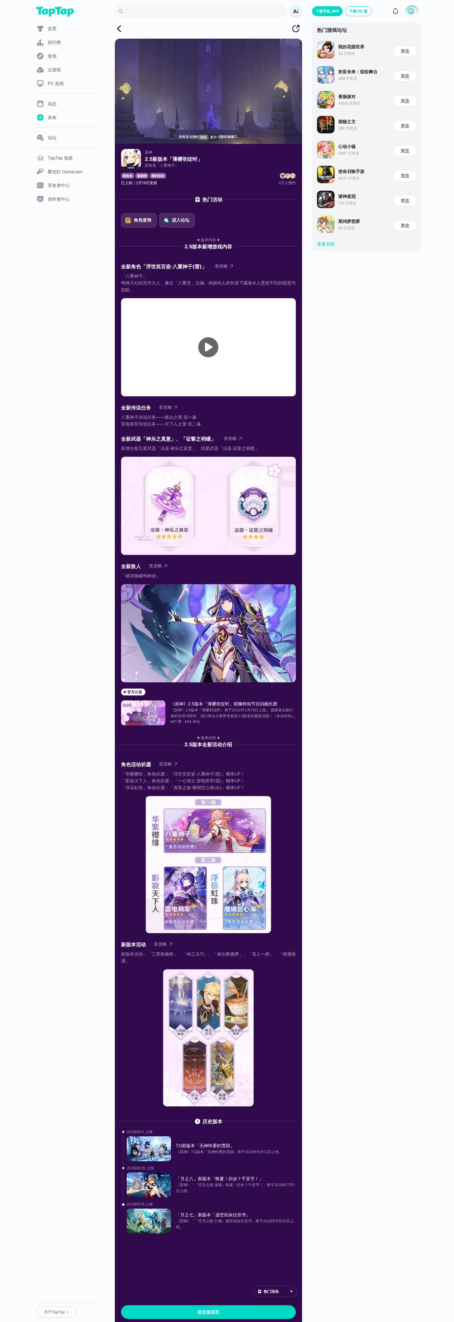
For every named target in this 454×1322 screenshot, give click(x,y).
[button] (412, 11)
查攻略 (221, 266)
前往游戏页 (208, 1312)
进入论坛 (180, 219)
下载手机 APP (327, 11)
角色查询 (142, 219)
